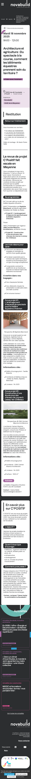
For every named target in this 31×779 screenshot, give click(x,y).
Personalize (11, 776)
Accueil (3, 19)
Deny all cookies (21, 774)
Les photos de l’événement (15, 133)
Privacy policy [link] (20, 776)
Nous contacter (24, 741)
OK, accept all (9, 774)
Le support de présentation (15, 135)
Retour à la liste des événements (15, 28)
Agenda (10, 19)
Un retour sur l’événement (15, 131)
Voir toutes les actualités (15, 713)
